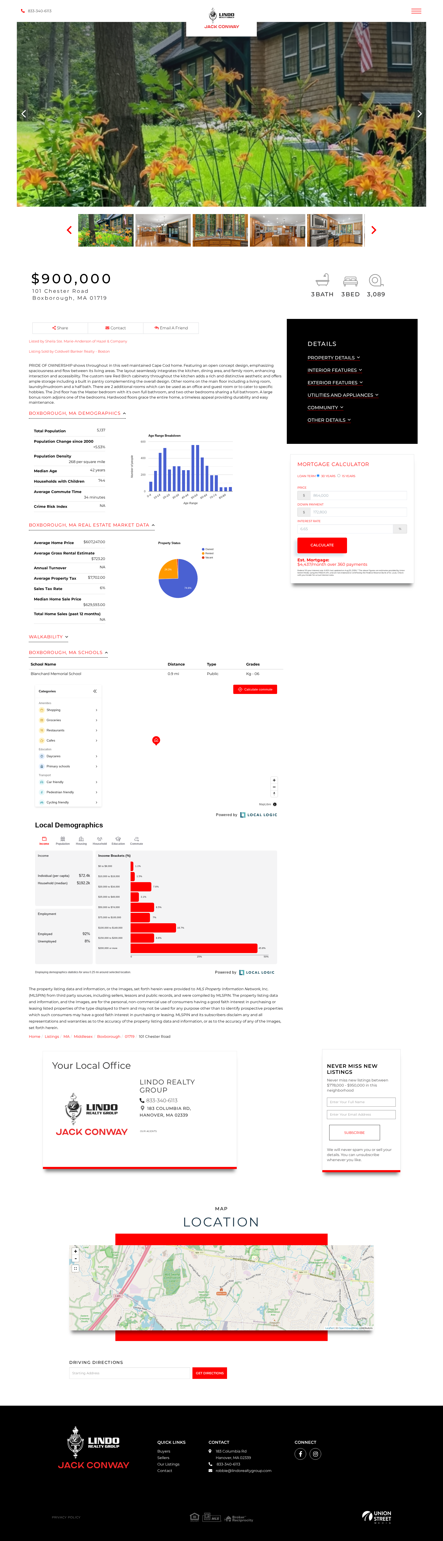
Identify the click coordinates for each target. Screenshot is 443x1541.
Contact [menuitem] (164, 1470)
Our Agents (148, 1131)
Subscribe (354, 1132)
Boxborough (108, 1036)
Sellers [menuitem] (163, 1458)
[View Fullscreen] (75, 1268)
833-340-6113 (39, 11)
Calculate (322, 545)
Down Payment (310, 504)
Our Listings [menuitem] (168, 1464)
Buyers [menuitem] (163, 1451)
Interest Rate (309, 521)
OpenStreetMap (348, 1328)
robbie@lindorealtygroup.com (244, 1470)
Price (302, 487)
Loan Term (306, 476)
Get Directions (210, 1373)
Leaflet (329, 1328)
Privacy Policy (66, 1517)
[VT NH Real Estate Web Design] (376, 1517)
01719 (130, 1036)
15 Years (348, 476)
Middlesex (83, 1036)
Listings (52, 1036)
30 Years (327, 476)
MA (66, 1036)
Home (34, 1036)
